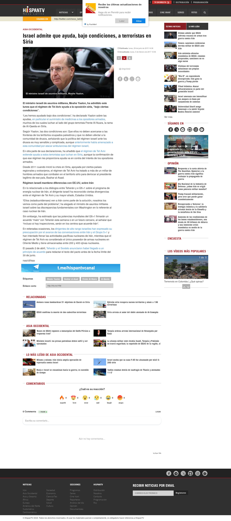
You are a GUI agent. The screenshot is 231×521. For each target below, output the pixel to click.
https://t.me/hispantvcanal (67, 19)
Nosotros (98, 493)
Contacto (98, 496)
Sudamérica (28, 508)
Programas (75, 490)
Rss (95, 502)
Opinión (73, 505)
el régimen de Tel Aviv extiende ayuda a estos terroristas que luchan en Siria (64, 152)
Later (121, 20)
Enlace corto (29, 285)
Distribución (182, 2)
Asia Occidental (30, 493)
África (25, 499)
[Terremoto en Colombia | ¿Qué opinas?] (186, 267)
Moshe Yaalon (53, 278)
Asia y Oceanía (29, 496)
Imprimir (126, 68)
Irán (25, 490)
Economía (51, 493)
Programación (200, 2)
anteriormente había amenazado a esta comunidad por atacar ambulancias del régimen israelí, (68, 144)
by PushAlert (92, 24)
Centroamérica (30, 512)
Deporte (50, 499)
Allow (139, 20)
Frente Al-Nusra (89, 278)
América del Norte (31, 505)
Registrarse (181, 492)
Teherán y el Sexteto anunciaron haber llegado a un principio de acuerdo (63, 250)
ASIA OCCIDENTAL (33, 29)
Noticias (63, 12)
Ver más (168, 116)
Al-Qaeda (105, 278)
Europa (26, 502)
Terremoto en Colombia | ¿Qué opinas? (184, 281)
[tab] (175, 26)
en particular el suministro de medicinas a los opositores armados (68, 119)
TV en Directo (160, 2)
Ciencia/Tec (51, 496)
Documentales (76, 508)
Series (181, 12)
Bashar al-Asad (71, 278)
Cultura (49, 505)
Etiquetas (28, 278)
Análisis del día (77, 502)
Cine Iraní (165, 12)
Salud (49, 502)
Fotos (194, 12)
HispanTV (34, 10)
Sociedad (50, 490)
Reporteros (75, 499)
